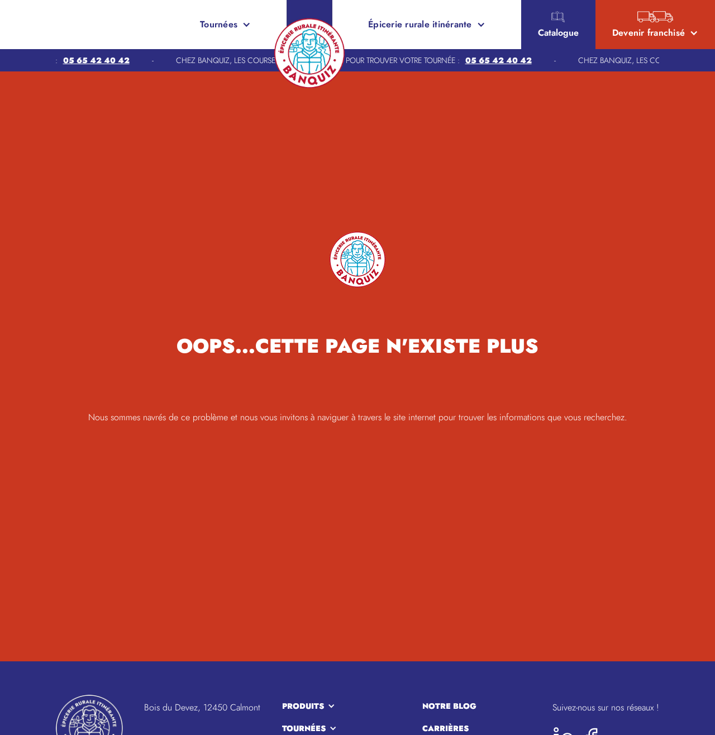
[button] (225, 24)
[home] (49, 24)
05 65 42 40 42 (89, 60)
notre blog (449, 706)
